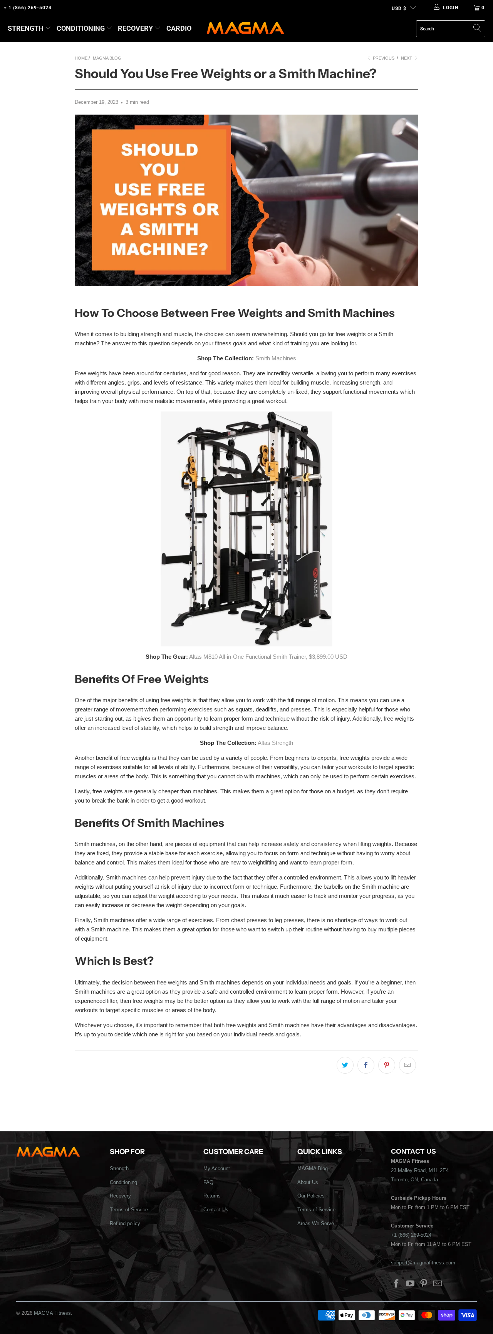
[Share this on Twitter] (345, 1065)
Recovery (135, 28)
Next (407, 58)
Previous (383, 58)
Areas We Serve (315, 1223)
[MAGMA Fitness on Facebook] (396, 1284)
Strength (26, 28)
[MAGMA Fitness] (245, 28)
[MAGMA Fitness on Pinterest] (424, 1284)
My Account (216, 1168)
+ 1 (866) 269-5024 (28, 7)
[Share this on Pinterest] (386, 1065)
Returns (212, 1196)
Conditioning (81, 28)
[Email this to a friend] (407, 1065)
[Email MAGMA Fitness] (438, 1284)
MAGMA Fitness (52, 1313)
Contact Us (215, 1209)
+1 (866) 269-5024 (411, 1235)
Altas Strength (275, 742)
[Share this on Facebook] (365, 1065)
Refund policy (125, 1223)
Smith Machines (275, 358)
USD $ (399, 8)
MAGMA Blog (312, 1168)
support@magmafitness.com (423, 1263)
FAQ (208, 1182)
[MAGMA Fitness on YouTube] (410, 1284)
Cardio (178, 28)
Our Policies (311, 1196)
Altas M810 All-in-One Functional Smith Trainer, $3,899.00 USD (268, 656)
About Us (307, 1182)
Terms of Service (129, 1209)
